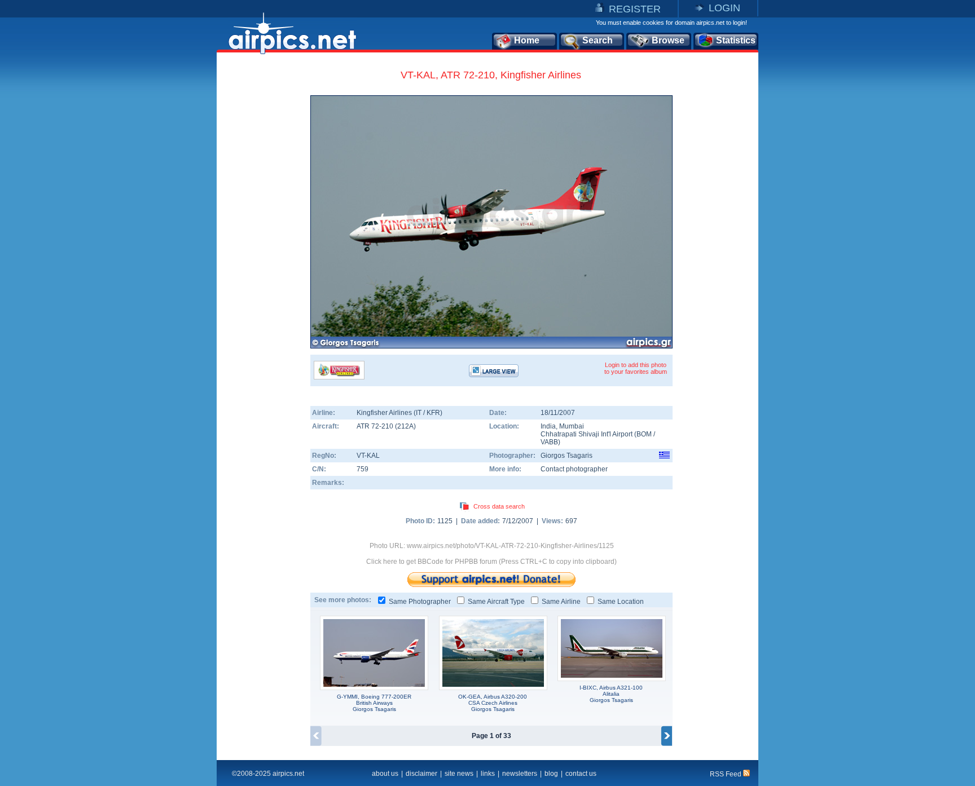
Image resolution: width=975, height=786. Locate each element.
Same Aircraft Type (496, 602)
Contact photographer (574, 469)
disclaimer (421, 774)
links (488, 774)
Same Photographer (420, 602)
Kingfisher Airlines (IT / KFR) (399, 413)
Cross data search (499, 506)
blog (551, 774)
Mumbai (571, 426)
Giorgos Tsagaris (566, 456)
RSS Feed (726, 774)
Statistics (736, 40)
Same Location (620, 602)
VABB (549, 442)
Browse (668, 40)
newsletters (519, 774)
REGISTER (635, 9)
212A (405, 426)
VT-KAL (368, 456)
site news (459, 774)
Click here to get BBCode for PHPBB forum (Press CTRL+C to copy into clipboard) (491, 562)
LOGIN (724, 8)
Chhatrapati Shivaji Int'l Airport (587, 434)
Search (597, 40)
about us (385, 774)
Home (526, 40)
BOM (644, 434)
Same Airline (561, 602)
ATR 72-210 (376, 426)
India (548, 426)
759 (362, 469)
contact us (580, 774)
